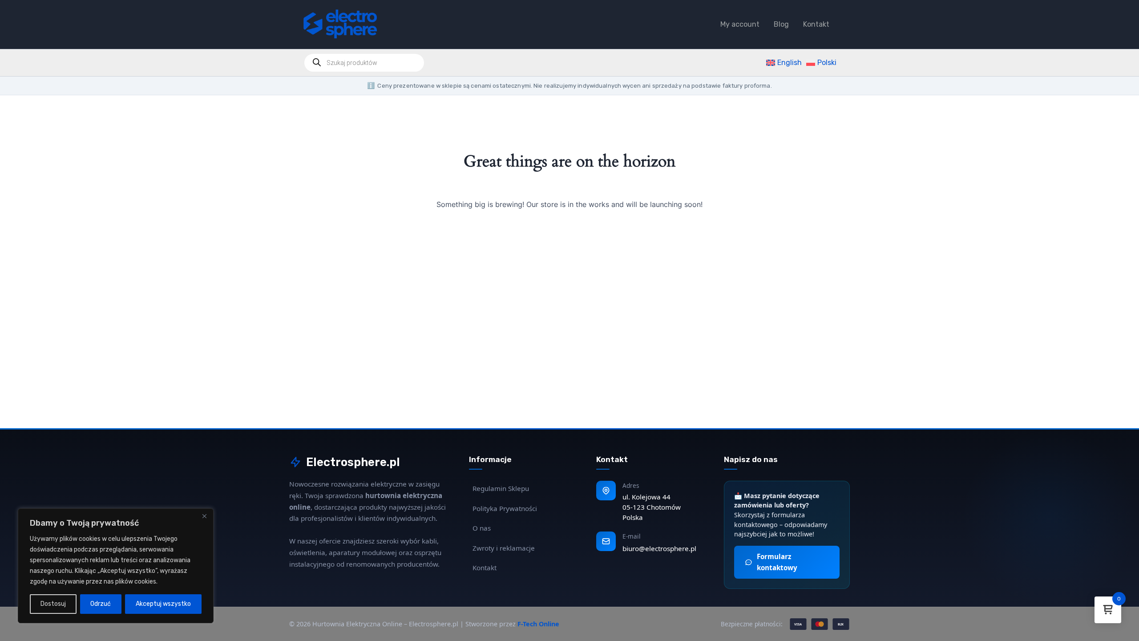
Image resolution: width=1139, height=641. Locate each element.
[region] (116, 565)
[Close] (204, 516)
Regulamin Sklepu (501, 488)
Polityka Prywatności (505, 508)
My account (739, 24)
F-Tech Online (538, 624)
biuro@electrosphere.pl (659, 548)
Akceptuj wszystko (163, 604)
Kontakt (816, 24)
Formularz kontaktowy (777, 562)
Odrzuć (100, 604)
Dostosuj (53, 604)
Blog (781, 24)
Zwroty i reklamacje (504, 548)
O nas (482, 527)
